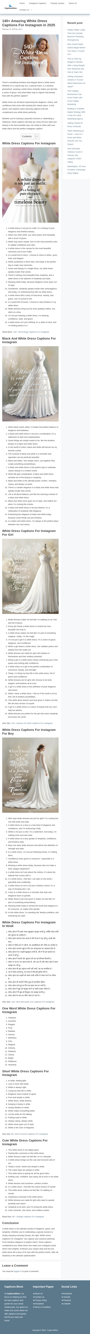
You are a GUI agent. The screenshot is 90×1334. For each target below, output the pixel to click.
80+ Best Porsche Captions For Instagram (29, 1134)
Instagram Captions (37, 3)
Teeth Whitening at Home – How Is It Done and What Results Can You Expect (75, 137)
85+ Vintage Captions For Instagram (28, 1217)
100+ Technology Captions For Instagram (31, 332)
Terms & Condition (43, 1307)
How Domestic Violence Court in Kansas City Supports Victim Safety (74, 155)
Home (22, 3)
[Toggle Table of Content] (35, 136)
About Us (73, 3)
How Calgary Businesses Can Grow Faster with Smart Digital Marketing (74, 97)
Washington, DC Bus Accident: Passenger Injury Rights (76, 169)
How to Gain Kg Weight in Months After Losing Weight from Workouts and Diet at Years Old (76, 65)
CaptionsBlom (52, 1330)
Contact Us (24, 10)
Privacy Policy (41, 1300)
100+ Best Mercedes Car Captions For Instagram (32, 1002)
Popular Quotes (57, 3)
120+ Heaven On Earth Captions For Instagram (32, 723)
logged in (18, 1271)
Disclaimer (39, 1304)
